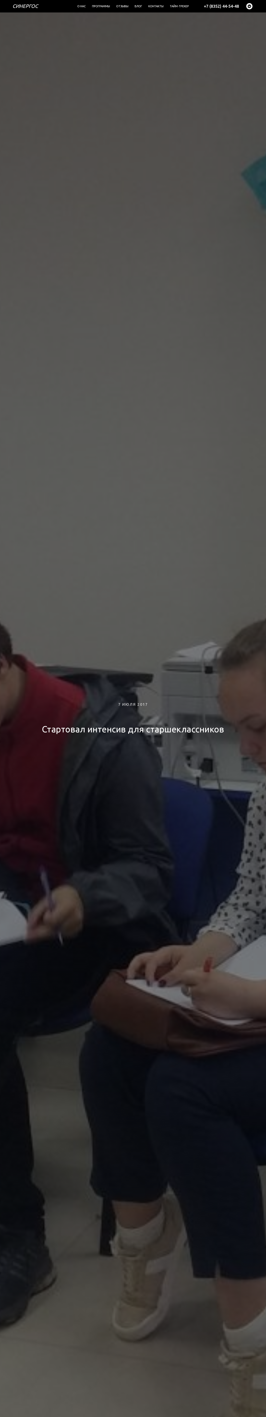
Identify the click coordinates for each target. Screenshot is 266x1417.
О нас (81, 6)
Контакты (156, 6)
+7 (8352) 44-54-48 (221, 6)
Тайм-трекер (179, 6)
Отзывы (122, 6)
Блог (138, 6)
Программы (101, 6)
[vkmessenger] (249, 6)
